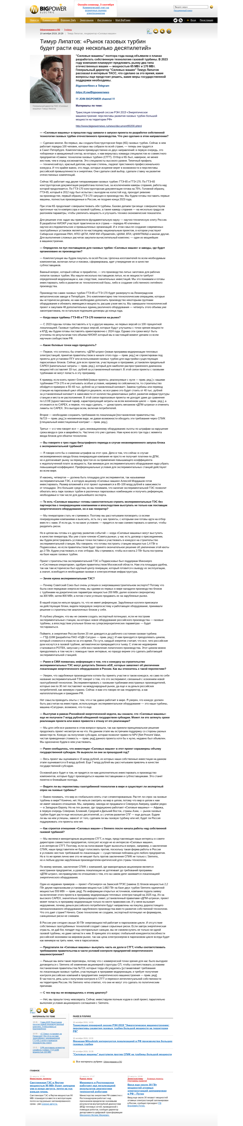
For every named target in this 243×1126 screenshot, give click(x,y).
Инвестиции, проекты (40, 1079)
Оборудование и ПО (50, 30)
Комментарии (50, 20)
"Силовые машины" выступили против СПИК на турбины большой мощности (122, 1054)
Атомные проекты (155, 1079)
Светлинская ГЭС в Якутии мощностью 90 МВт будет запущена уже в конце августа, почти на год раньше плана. (52, 1087)
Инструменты (104, 20)
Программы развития (137, 1081)
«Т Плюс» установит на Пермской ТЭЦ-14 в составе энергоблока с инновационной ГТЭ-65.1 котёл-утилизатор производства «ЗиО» (47, 1038)
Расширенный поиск (183, 10)
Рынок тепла (86, 1079)
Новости (34, 20)
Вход (193, 20)
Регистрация (206, 20)
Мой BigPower (122, 20)
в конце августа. (50, 1104)
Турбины (68, 30)
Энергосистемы (135, 1079)
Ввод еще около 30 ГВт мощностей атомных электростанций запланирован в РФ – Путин (147, 1089)
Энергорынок (87, 20)
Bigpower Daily (68, 20)
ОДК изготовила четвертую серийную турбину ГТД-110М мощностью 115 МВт (49, 1049)
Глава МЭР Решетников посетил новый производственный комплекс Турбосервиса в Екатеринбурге (48, 1025)
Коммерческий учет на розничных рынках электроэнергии (96, 10)
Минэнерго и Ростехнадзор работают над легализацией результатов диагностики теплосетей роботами (97, 1087)
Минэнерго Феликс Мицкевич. (94, 1115)
